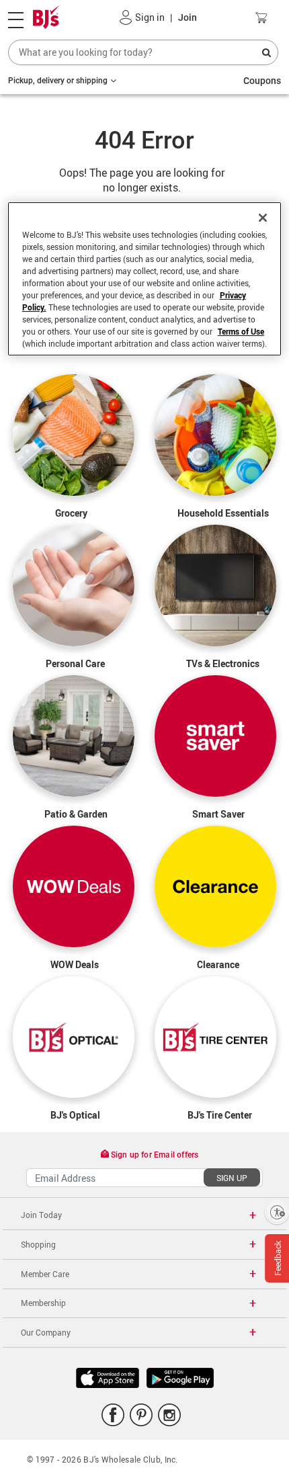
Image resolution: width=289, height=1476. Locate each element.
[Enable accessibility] (277, 1212)
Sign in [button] (150, 17)
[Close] (263, 217)
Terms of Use (241, 331)
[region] (144, 279)
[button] (126, 17)
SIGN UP (231, 1177)
